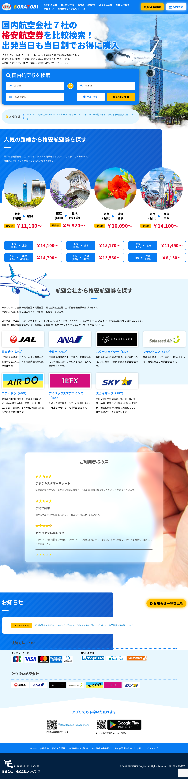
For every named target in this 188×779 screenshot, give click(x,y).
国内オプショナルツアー (70, 8)
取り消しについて (86, 4)
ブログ (47, 8)
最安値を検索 (121, 97)
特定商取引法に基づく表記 (128, 748)
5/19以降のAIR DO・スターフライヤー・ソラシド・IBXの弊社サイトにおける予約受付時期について (83, 625)
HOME (33, 748)
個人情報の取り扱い (101, 748)
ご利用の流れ (50, 4)
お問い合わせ (122, 4)
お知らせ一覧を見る (168, 603)
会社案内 (44, 748)
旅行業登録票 (58, 748)
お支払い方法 (67, 4)
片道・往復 (92, 96)
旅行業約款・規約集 (78, 748)
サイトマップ (151, 748)
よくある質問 (105, 4)
